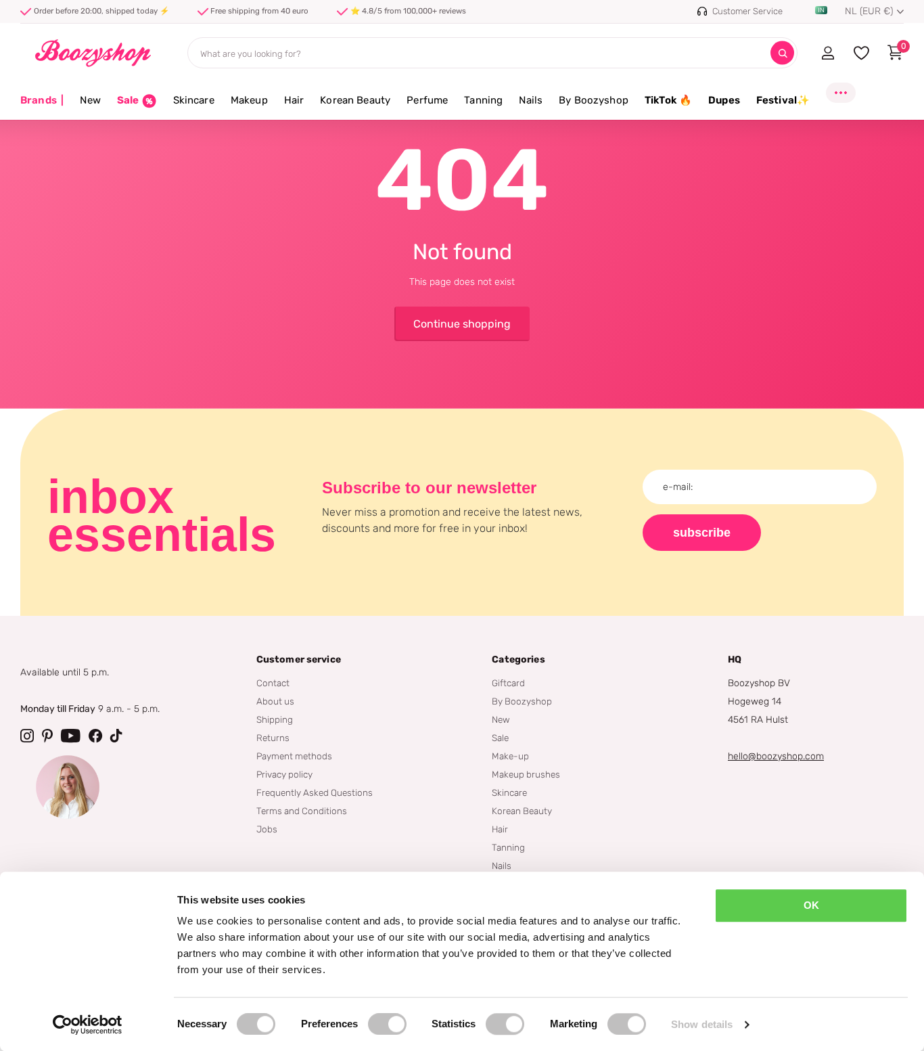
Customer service (298, 659)
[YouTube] (70, 735)
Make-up (510, 756)
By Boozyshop (593, 100)
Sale (500, 737)
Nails (530, 100)
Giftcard (508, 682)
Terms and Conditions (301, 810)
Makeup (249, 100)
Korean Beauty (355, 100)
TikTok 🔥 (668, 100)
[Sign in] (827, 53)
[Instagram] (27, 735)
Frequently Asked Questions (314, 792)
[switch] (387, 1024)
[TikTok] (116, 735)
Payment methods (294, 756)
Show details (702, 1024)
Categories (518, 659)
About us (275, 701)
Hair (294, 100)
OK (811, 905)
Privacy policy (284, 774)
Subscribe (702, 532)
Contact (273, 682)
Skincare (193, 100)
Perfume (427, 100)
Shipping (274, 719)
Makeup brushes (526, 774)
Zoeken (782, 53)
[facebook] (95, 735)
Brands (42, 100)
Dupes (724, 100)
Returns (273, 737)
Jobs (266, 829)
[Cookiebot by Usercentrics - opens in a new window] (87, 1024)
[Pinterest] (47, 735)
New (90, 100)
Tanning (483, 100)
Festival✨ (783, 100)
